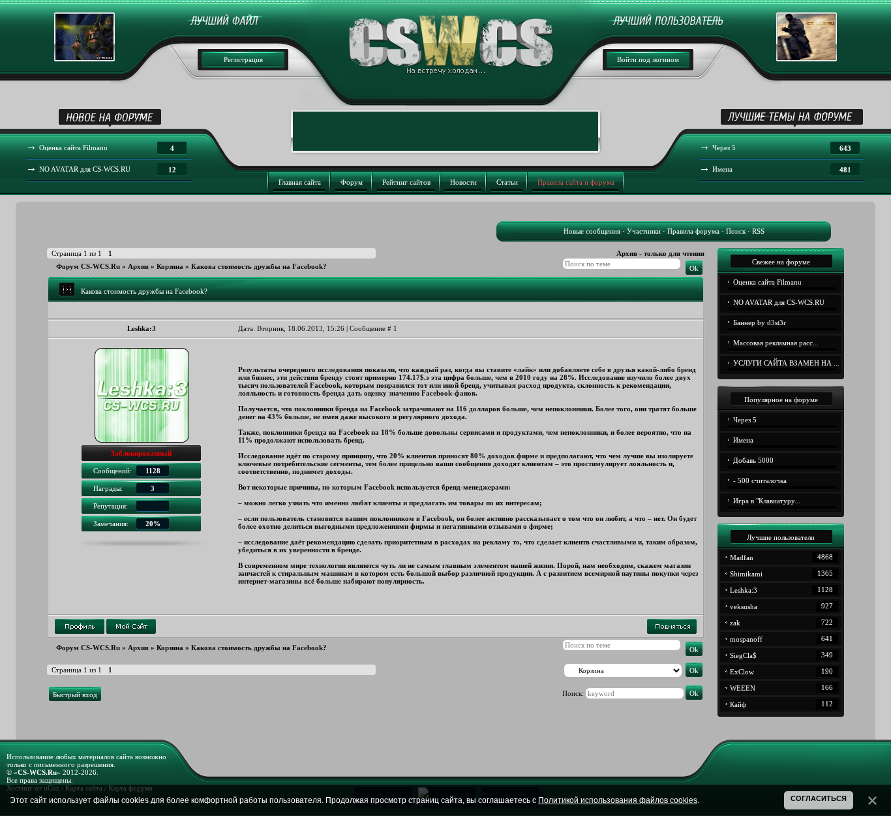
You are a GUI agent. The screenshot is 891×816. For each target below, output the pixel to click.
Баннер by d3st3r (759, 322)
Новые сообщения (592, 231)
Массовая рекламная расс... (776, 343)
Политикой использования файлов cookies (617, 800)
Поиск (736, 231)
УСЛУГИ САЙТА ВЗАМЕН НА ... (786, 363)
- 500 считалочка (760, 480)
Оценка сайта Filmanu (767, 282)
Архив (138, 266)
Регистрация (243, 59)
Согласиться (819, 798)
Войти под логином (648, 59)
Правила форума (693, 231)
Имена (743, 440)
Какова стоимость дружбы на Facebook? (259, 266)
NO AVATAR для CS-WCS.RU (778, 302)
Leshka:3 (141, 328)
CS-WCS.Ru (37, 772)
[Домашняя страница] (131, 626)
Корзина (170, 266)
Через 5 (745, 420)
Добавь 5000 (753, 460)
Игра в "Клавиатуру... (766, 501)
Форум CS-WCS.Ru (88, 266)
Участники (644, 231)
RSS (758, 231)
